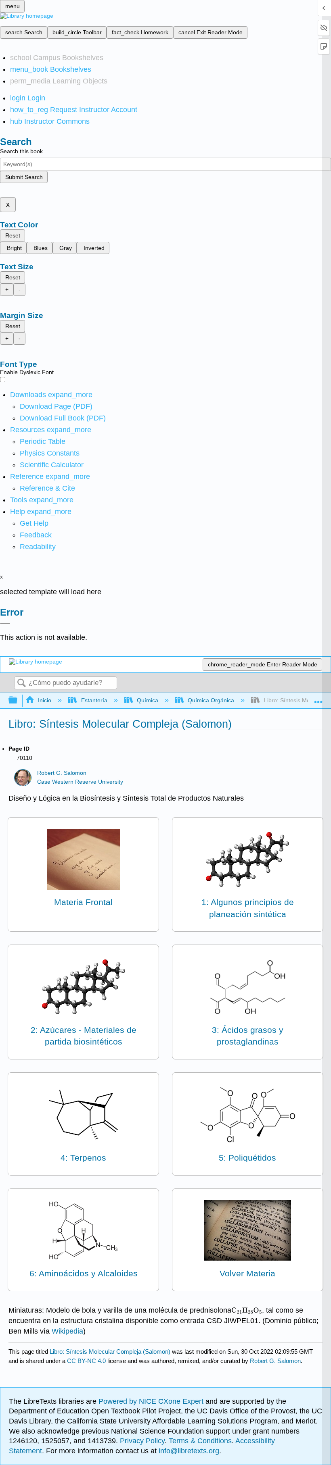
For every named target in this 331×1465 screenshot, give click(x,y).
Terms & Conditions (200, 1441)
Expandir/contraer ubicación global (318, 698)
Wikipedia (67, 1331)
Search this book (21, 151)
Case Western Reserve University (80, 782)
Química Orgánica (211, 700)
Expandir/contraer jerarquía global (18, 700)
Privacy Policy (142, 1441)
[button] (36, 535)
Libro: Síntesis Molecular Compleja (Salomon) (110, 1351)
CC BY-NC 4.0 (86, 1360)
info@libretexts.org (188, 1451)
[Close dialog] (5, 623)
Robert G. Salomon (61, 773)
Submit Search (24, 177)
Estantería (94, 700)
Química (147, 700)
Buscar (21, 683)
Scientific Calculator (52, 465)
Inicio (44, 700)
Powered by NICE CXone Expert (151, 1401)
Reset (12, 235)
